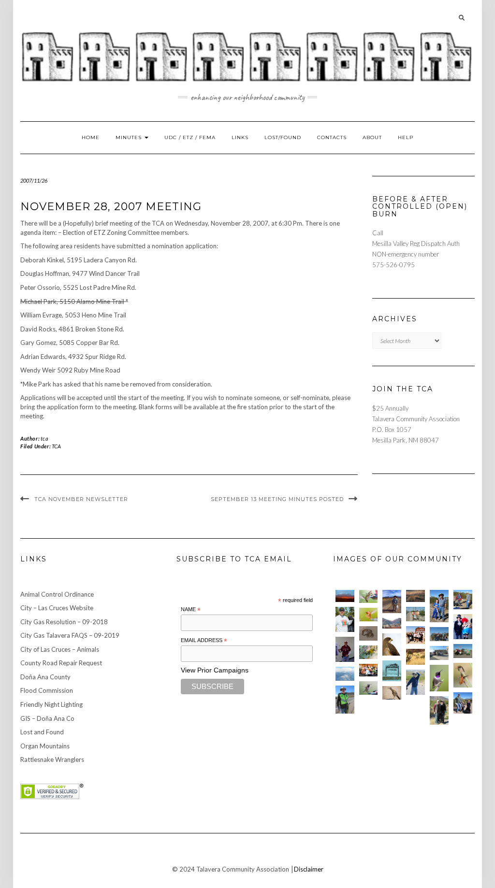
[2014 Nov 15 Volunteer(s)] (439, 606)
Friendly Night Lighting (51, 704)
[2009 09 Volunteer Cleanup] (462, 651)
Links (240, 137)
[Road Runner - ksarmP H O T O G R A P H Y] (391, 693)
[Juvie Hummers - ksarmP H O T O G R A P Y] (368, 596)
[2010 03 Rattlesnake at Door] (368, 633)
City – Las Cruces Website (56, 608)
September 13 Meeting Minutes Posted (277, 499)
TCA (56, 446)
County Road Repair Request (61, 663)
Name (191, 609)
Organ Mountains (45, 746)
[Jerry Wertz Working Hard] (391, 602)
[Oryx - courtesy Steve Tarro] (415, 657)
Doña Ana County (45, 677)
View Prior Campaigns (214, 670)
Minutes (130, 137)
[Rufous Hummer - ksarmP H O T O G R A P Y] (368, 614)
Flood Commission (46, 690)
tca (45, 438)
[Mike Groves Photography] (344, 596)
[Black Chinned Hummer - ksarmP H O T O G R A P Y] (439, 678)
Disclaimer (308, 869)
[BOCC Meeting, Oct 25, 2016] (368, 670)
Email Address (204, 640)
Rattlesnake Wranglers (52, 759)
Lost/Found (282, 137)
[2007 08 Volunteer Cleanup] (415, 614)
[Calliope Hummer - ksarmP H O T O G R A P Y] (368, 688)
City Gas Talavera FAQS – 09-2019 (69, 635)
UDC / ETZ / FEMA (190, 137)
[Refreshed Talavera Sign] (391, 670)
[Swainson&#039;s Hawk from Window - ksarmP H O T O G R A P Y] (391, 644)
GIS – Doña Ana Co (47, 718)
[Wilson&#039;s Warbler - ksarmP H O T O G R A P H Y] (368, 652)
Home (91, 137)
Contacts (332, 137)
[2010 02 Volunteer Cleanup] (439, 634)
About (372, 137)
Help (405, 137)
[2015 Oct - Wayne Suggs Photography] (415, 596)
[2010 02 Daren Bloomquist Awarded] (344, 649)
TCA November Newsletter (81, 499)
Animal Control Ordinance (57, 594)
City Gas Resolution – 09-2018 (64, 622)
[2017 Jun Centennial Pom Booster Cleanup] (415, 635)
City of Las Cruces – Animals (59, 649)
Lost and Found (42, 732)
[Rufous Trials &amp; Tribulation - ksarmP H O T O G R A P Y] (462, 675)
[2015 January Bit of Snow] (344, 674)
